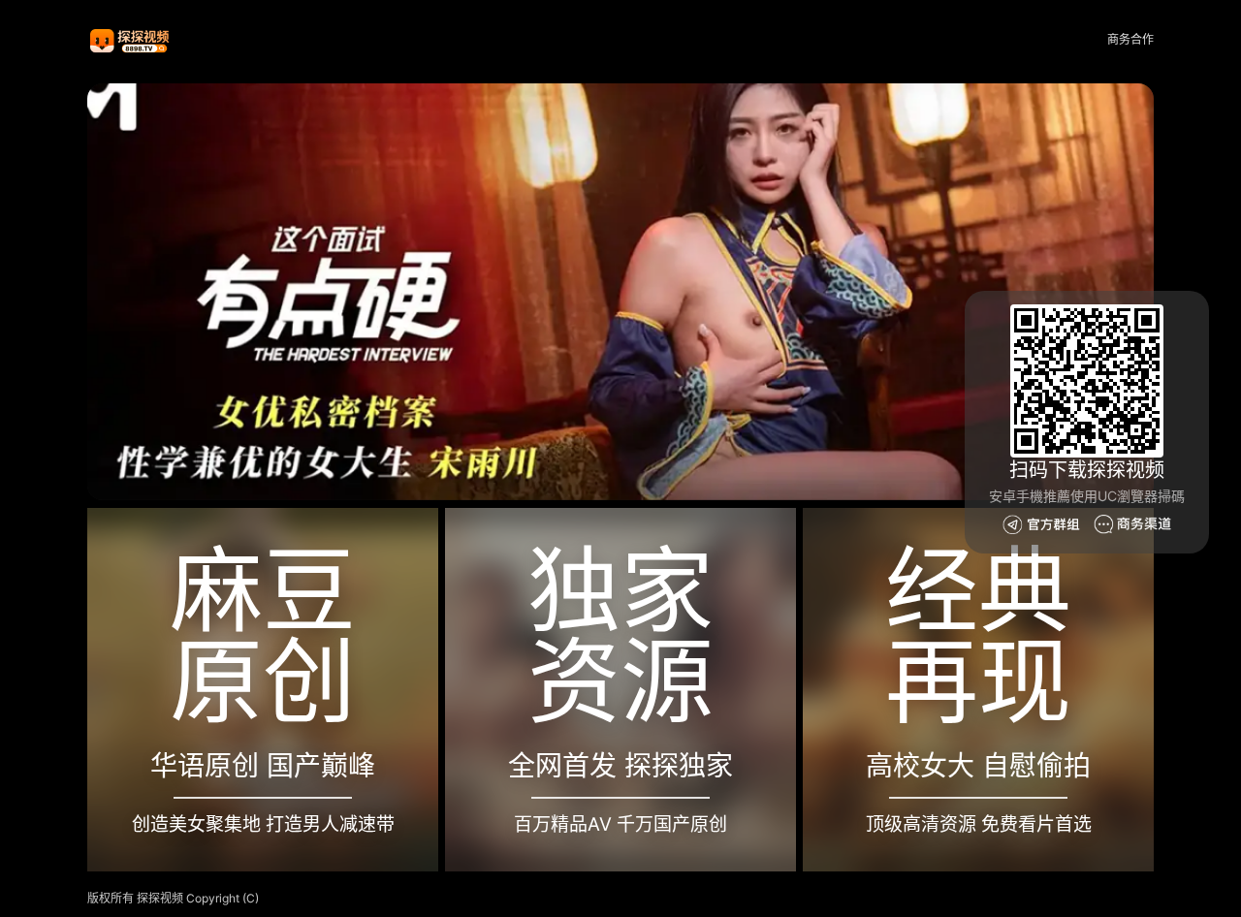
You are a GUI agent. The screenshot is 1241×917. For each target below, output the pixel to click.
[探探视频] (131, 40)
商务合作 (1130, 39)
